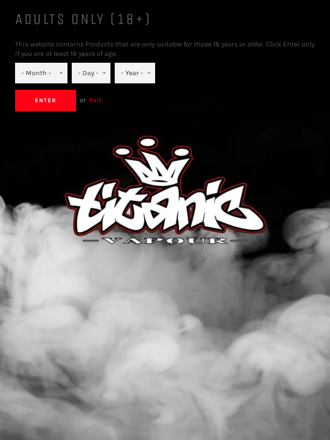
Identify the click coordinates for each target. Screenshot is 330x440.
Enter (45, 100)
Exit (95, 100)
